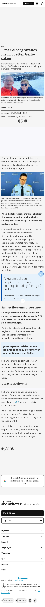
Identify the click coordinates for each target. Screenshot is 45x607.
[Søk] (42, 3)
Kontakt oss (9, 513)
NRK (17, 402)
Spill (3, 558)
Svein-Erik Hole (18, 580)
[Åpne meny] (37, 3)
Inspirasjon (6, 547)
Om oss (4, 564)
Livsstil (4, 542)
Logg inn (28, 3)
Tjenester (5, 553)
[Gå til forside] (11, 3)
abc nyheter (9, 600)
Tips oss (7, 520)
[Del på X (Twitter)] (22, 121)
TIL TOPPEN (6, 501)
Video (3, 570)
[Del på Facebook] (18, 121)
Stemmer (5, 536)
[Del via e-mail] (26, 121)
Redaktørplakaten (29, 584)
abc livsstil (22, 600)
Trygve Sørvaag (23, 578)
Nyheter (5, 531)
